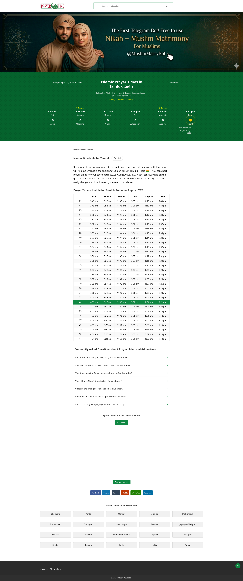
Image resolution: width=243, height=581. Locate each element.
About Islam (55, 569)
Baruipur (187, 534)
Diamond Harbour (121, 534)
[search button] (166, 6)
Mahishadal (187, 514)
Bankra (88, 545)
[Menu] (97, 6)
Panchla (154, 524)
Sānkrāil (88, 534)
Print (119, 158)
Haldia (154, 545)
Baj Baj (122, 545)
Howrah (55, 534)
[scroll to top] (237, 565)
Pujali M (154, 534)
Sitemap (44, 569)
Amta (88, 514)
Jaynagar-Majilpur (188, 524)
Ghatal (55, 545)
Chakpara (55, 514)
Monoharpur (121, 524)
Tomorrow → (175, 82)
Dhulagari (88, 524)
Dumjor (154, 514)
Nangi (187, 545)
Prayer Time (52, 5)
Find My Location (121, 482)
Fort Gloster (55, 524)
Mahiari (121, 514)
